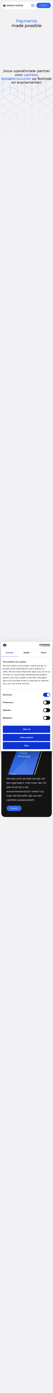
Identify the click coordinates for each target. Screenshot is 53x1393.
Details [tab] (27, 653)
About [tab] (43, 653)
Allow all (26, 729)
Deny (26, 745)
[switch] (46, 702)
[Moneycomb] (13, 5)
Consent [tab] (9, 653)
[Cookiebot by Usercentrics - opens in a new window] (39, 645)
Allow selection (26, 737)
